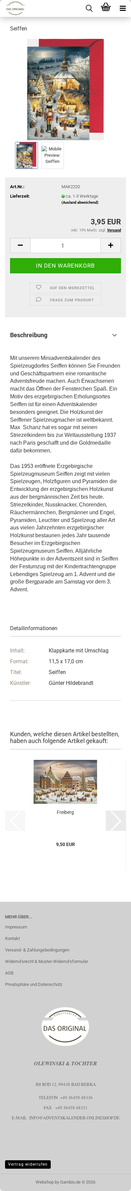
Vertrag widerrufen (28, 1164)
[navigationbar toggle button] (122, 8)
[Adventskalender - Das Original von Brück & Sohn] (13, 8)
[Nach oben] (112, 1181)
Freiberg (65, 812)
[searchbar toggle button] (89, 8)
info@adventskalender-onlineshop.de (74, 1118)
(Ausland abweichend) (79, 202)
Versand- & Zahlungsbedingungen (37, 949)
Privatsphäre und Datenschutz (33, 984)
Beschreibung (28, 335)
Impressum (16, 926)
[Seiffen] (65, 89)
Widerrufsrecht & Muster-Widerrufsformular (46, 961)
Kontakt (12, 938)
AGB (9, 972)
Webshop (45, 1182)
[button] (20, 245)
